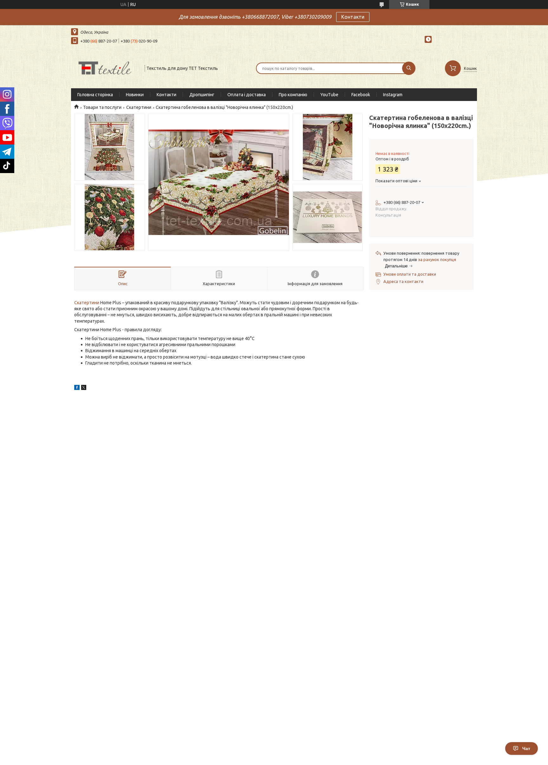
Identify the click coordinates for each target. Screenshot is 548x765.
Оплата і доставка (246, 94)
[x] (83, 388)
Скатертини (138, 107)
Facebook (360, 94)
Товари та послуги (102, 107)
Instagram (392, 94)
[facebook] (77, 388)
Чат (526, 748)
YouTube (329, 94)
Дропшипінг (201, 94)
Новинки (135, 94)
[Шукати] (408, 68)
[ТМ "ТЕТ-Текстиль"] (105, 68)
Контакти (352, 17)
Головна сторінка (95, 94)
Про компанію (293, 94)
